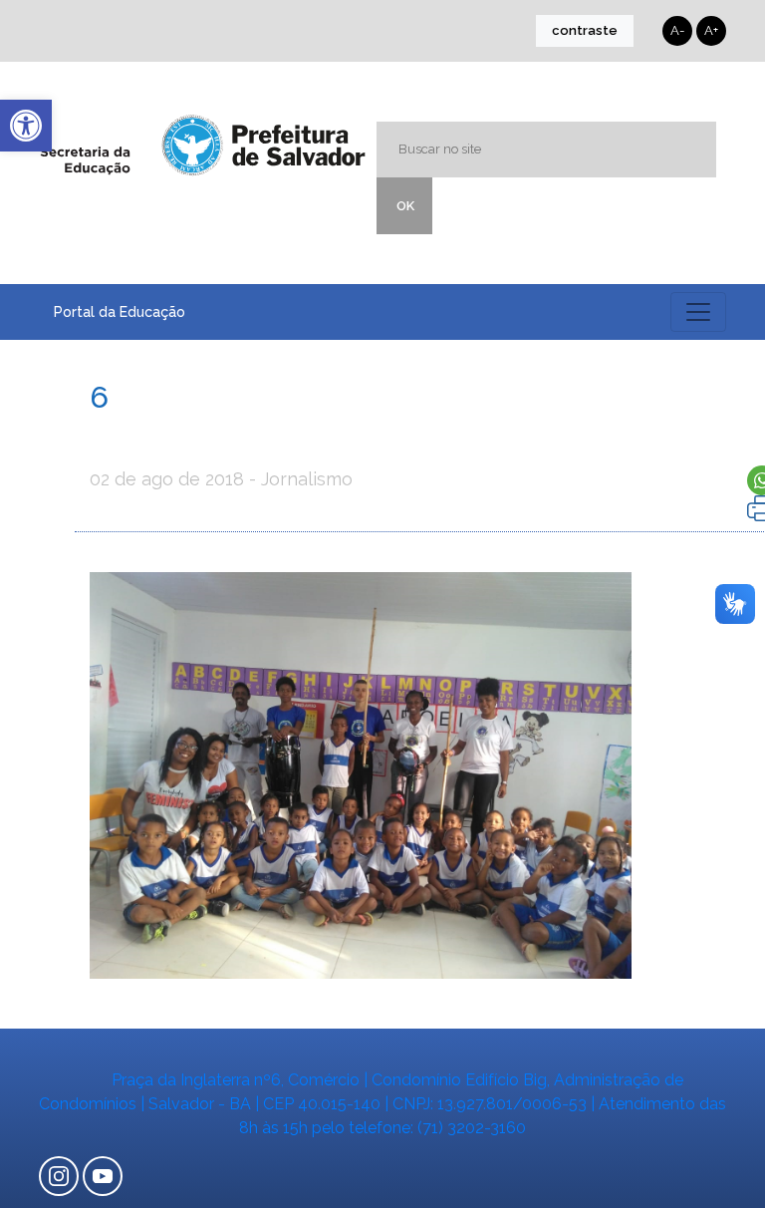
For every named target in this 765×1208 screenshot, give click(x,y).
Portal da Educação (119, 312)
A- (677, 30)
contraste (585, 30)
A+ (711, 30)
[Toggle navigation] (698, 312)
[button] (26, 125)
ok (405, 205)
